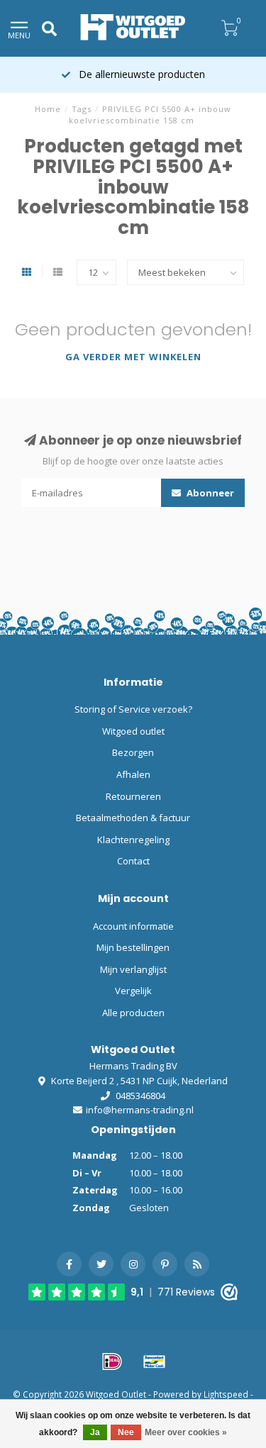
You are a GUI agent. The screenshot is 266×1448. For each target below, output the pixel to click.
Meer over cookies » (186, 1432)
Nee (126, 1432)
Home (48, 109)
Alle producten (133, 1012)
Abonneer (209, 492)
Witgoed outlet (133, 731)
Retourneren (133, 796)
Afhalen (133, 774)
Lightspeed (226, 1394)
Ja (95, 1432)
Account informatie (133, 926)
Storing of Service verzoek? (133, 709)
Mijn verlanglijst (133, 969)
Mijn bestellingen (133, 947)
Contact (133, 860)
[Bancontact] (154, 1361)
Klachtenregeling (133, 839)
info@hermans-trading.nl (140, 1109)
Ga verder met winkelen (133, 356)
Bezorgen (133, 752)
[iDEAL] (112, 1361)
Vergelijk (133, 990)
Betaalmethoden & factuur (133, 817)
